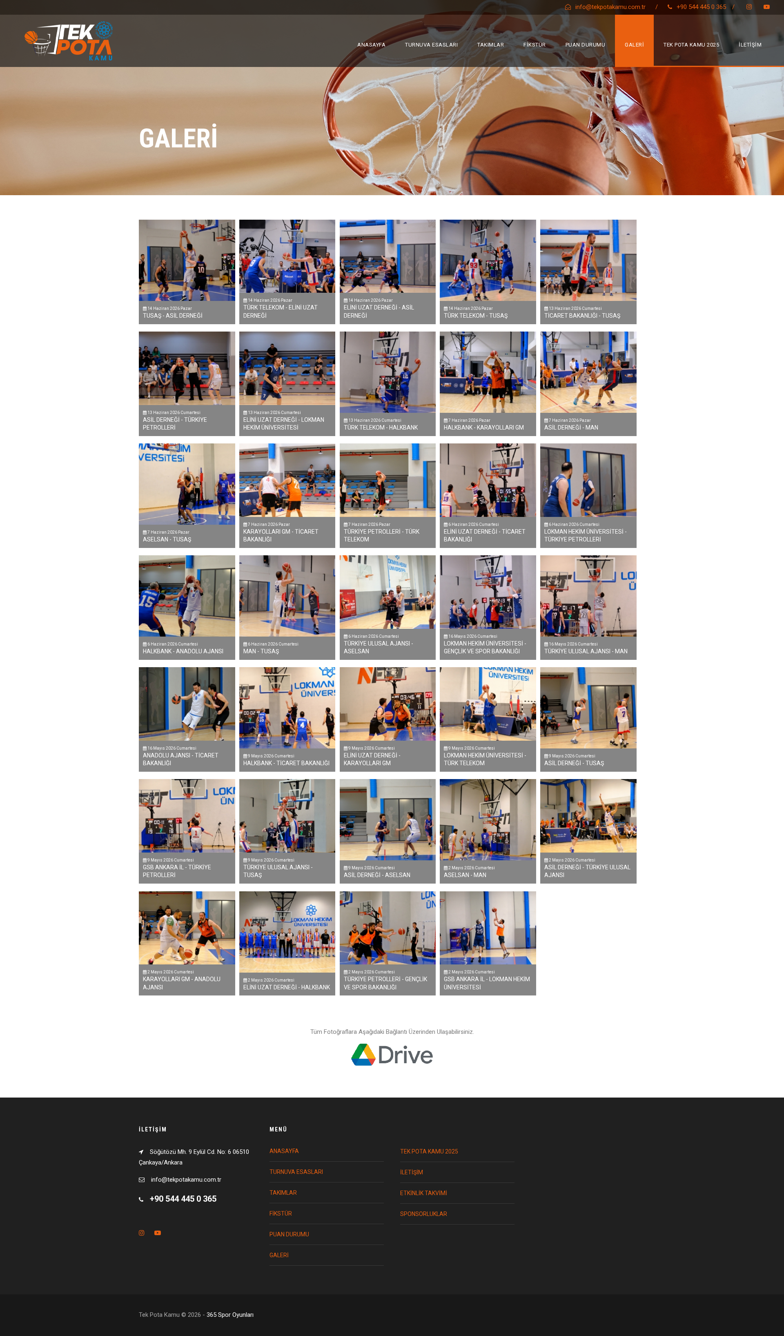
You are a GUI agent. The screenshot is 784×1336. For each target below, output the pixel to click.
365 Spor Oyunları (230, 1314)
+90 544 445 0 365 (701, 7)
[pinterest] (749, 7)
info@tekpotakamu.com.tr (610, 7)
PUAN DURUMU (586, 45)
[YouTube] (767, 7)
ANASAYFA (371, 45)
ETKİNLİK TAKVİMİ (423, 1193)
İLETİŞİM (750, 45)
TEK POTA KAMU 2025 (691, 45)
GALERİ (634, 45)
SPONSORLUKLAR (423, 1214)
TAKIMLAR (490, 45)
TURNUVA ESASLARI (431, 45)
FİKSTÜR (534, 45)
